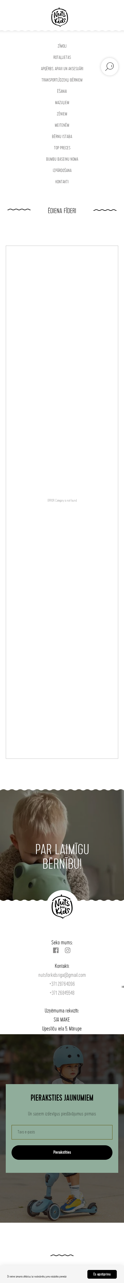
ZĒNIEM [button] (62, 114)
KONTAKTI (62, 182)
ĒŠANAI (62, 91)
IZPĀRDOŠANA (62, 170)
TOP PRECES (62, 148)
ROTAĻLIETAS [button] (62, 57)
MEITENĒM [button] (62, 125)
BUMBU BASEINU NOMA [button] (62, 159)
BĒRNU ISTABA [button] (62, 136)
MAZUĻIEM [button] (62, 103)
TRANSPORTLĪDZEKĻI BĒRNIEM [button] (62, 80)
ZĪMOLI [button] (62, 46)
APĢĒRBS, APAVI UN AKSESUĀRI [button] (62, 69)
